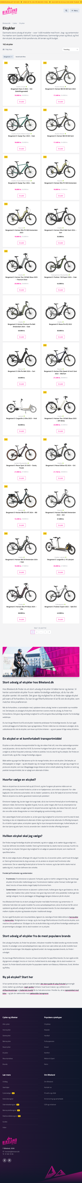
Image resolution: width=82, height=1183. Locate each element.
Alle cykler (6, 1024)
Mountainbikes (8, 1058)
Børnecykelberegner (11, 1110)
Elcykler (5, 1053)
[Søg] (66, 11)
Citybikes (47, 1024)
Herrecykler (7, 1030)
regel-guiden (29, 987)
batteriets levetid (26, 990)
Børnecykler (7, 1041)
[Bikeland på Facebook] (5, 1160)
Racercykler (7, 1047)
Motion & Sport (49, 1058)
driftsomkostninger (10, 990)
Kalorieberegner (8, 1099)
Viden (4, 1127)
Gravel (46, 1047)
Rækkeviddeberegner (11, 1116)
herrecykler (73, 917)
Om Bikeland (48, 1081)
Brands (5, 1064)
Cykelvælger (8, 1093)
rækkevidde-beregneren (39, 993)
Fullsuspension (49, 1041)
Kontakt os (48, 1087)
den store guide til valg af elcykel (53, 983)
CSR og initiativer (50, 1104)
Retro (46, 1064)
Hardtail (47, 1035)
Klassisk (47, 1030)
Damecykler (7, 1035)
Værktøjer (6, 1087)
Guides (5, 1121)
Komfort (47, 1053)
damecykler (9, 920)
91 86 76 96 (9, 1154)
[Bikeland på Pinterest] (9, 1160)
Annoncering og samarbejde (53, 1099)
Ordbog (5, 1081)
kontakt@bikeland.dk (12, 1151)
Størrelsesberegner (11, 1104)
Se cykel (21, 102)
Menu (76, 10)
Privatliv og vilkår (50, 1093)
